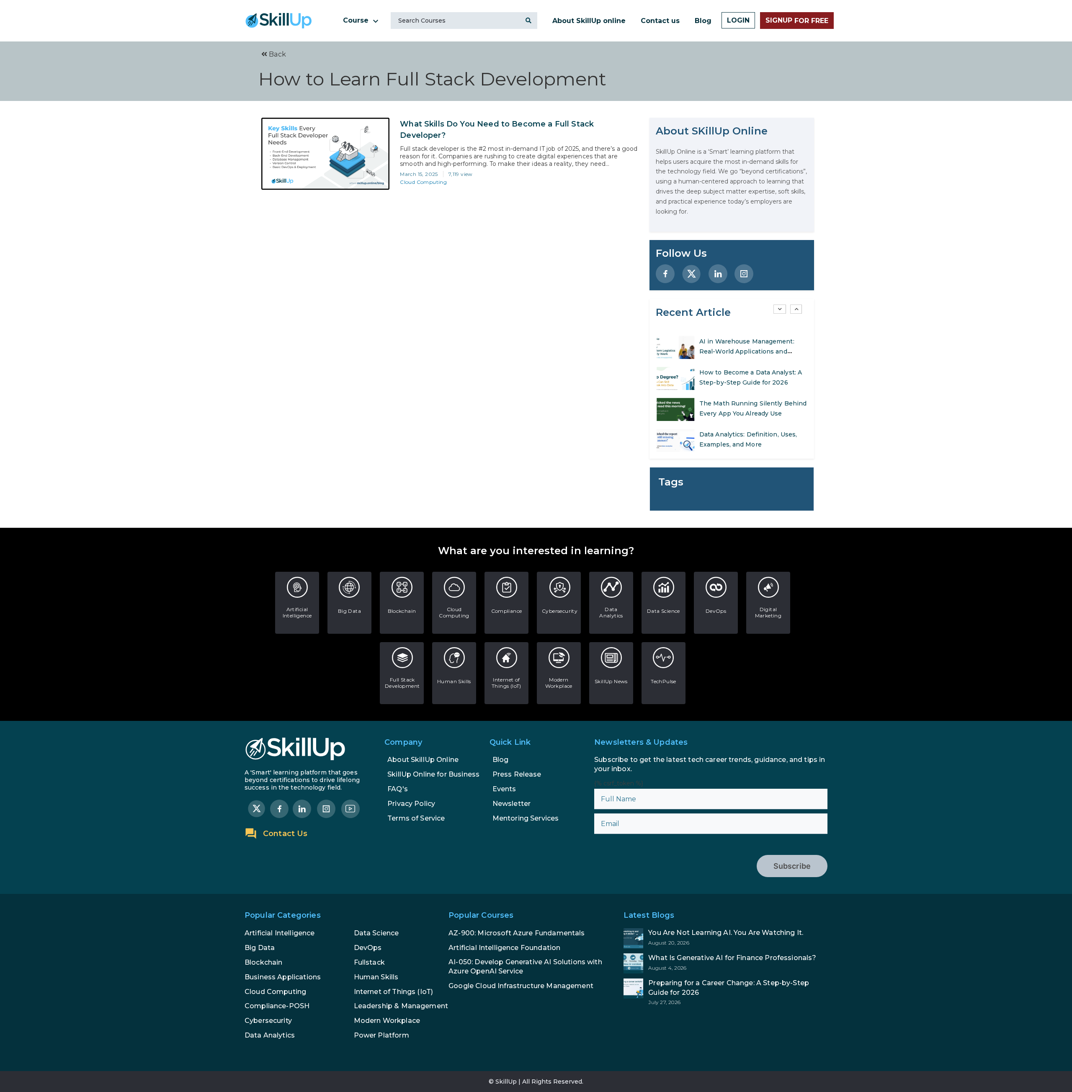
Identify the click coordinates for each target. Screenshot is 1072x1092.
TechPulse (663, 681)
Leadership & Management (401, 1006)
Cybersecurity (559, 611)
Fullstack (369, 962)
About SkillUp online (589, 21)
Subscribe (792, 866)
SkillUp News (611, 681)
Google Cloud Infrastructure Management (520, 986)
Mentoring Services (525, 818)
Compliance (506, 611)
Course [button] (357, 20)
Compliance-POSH (277, 1006)
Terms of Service (416, 818)
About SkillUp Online (423, 760)
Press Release (516, 774)
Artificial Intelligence (297, 612)
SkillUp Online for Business (433, 774)
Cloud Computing (423, 182)
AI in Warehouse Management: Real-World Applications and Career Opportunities (746, 351)
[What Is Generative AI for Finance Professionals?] (725, 963)
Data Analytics (611, 612)
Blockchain (402, 611)
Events (504, 789)
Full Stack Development (402, 682)
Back (276, 54)
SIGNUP (796, 20)
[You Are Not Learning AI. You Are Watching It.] (725, 938)
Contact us (660, 21)
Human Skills (454, 681)
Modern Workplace (558, 682)
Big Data (349, 611)
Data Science (663, 611)
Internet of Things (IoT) (506, 682)
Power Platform (381, 1035)
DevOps (716, 611)
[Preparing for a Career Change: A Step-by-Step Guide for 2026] (725, 991)
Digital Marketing (768, 612)
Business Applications (283, 977)
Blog (703, 21)
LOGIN (738, 20)
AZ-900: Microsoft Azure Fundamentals (516, 933)
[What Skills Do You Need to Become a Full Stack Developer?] (325, 154)
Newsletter (511, 804)
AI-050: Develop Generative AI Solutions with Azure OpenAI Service (525, 966)
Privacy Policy (411, 804)
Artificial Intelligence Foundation (504, 948)
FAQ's (397, 789)
